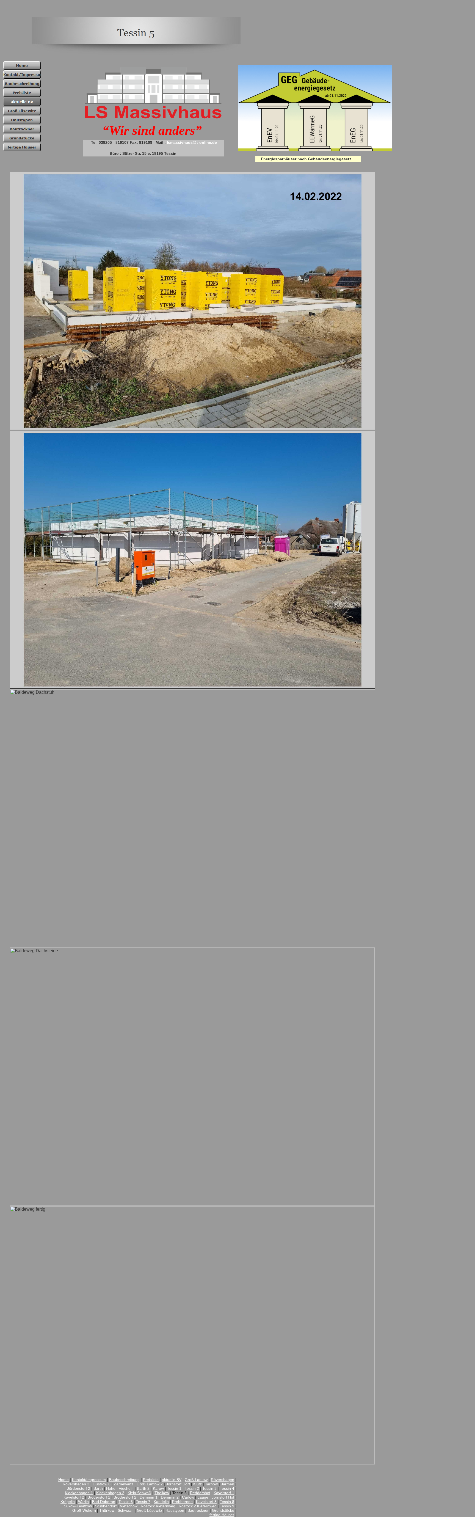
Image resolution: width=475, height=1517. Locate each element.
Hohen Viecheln (120, 1488)
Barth (98, 1488)
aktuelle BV (171, 1479)
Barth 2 (143, 1488)
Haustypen (174, 1510)
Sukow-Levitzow (78, 1506)
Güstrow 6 (102, 1484)
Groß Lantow (196, 1479)
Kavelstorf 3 (206, 1501)
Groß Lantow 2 (150, 1484)
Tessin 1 (174, 1488)
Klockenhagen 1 (79, 1493)
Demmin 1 (149, 1497)
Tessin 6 (125, 1501)
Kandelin (161, 1501)
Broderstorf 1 (98, 1497)
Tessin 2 (192, 1488)
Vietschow (128, 1506)
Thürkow (106, 1510)
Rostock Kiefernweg (158, 1506)
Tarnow (211, 1484)
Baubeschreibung (124, 1479)
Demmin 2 (170, 1497)
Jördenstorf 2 (78, 1488)
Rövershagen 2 (76, 1484)
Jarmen (227, 1484)
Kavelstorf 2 (73, 1497)
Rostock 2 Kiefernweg (198, 1506)
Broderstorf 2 (125, 1497)
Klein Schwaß (139, 1493)
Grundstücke (223, 1510)
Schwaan (126, 1510)
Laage (202, 1497)
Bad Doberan (103, 1501)
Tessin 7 (143, 1501)
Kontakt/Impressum (89, 1479)
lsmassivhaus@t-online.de (192, 142)
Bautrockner (198, 1510)
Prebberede (182, 1501)
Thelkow (161, 1493)
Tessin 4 (227, 1488)
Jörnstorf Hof (223, 1497)
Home (63, 1479)
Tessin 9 (227, 1506)
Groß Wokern (84, 1510)
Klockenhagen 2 (110, 1493)
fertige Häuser (221, 1515)
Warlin (83, 1501)
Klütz (197, 1484)
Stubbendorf (106, 1506)
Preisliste (151, 1479)
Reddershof (200, 1493)
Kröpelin (67, 1501)
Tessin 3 (209, 1488)
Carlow (188, 1497)
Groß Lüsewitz (149, 1510)
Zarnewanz (123, 1484)
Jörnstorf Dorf (178, 1484)
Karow (158, 1488)
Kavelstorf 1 (224, 1493)
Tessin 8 (227, 1501)
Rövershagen (222, 1479)
